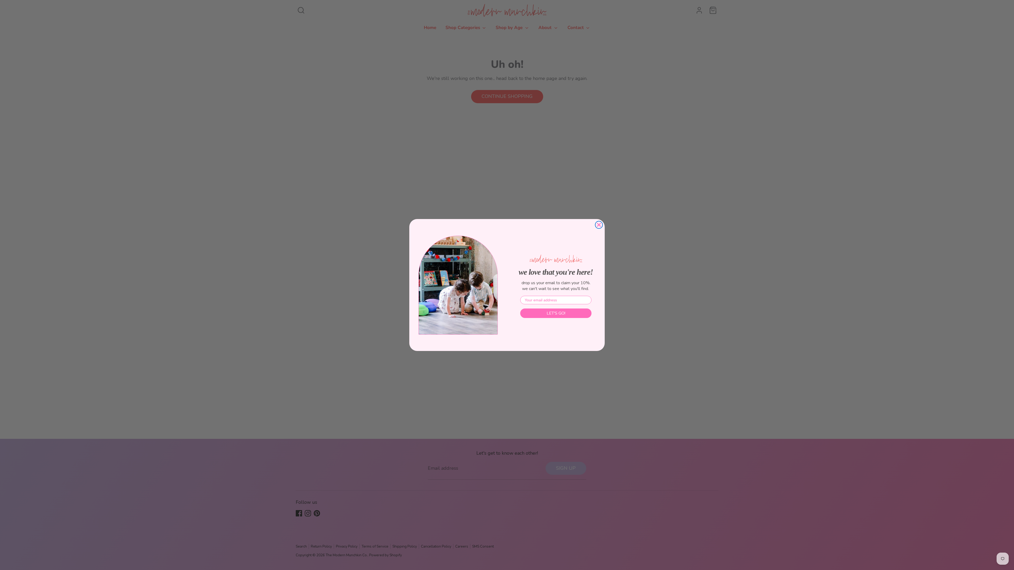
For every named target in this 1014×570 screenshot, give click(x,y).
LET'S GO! (556, 313)
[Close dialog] (599, 225)
